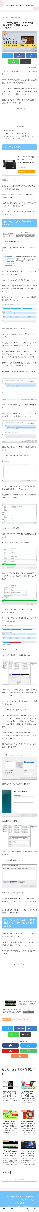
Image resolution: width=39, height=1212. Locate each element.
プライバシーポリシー (29, 1200)
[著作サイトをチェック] (10, 1045)
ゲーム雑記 (7, 1019)
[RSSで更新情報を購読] (19, 1056)
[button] (25, 61)
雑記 (21, 1019)
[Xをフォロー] (28, 1045)
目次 (17, 126)
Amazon (22, 171)
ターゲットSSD (11, 130)
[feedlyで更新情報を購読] (28, 1051)
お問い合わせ (19, 1203)
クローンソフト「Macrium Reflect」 (18, 133)
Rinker (25, 167)
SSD (27, 1019)
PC (15, 1019)
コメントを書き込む (19, 1179)
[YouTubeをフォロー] (10, 1051)
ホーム (10, 1200)
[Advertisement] (19, 115)
